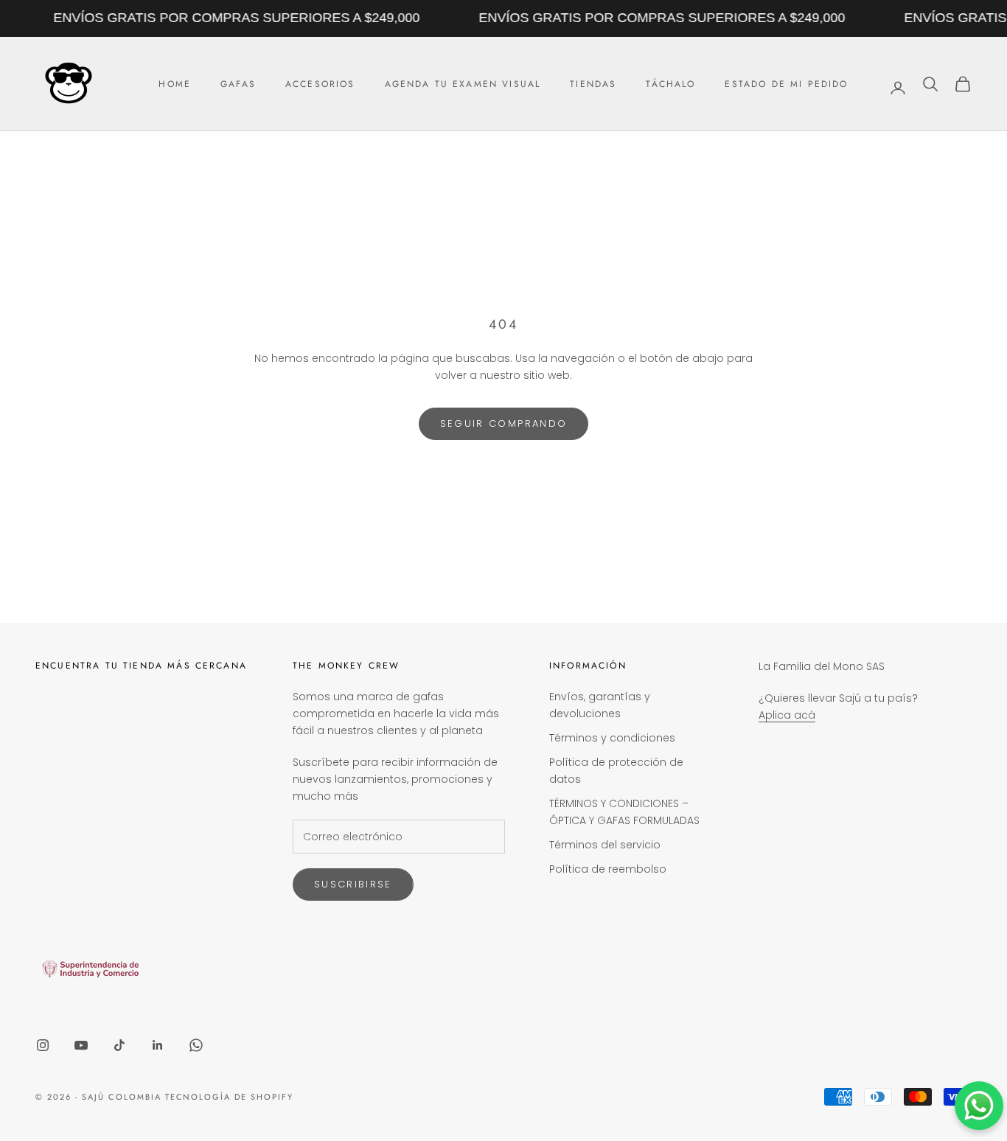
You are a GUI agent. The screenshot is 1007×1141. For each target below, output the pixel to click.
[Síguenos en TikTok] (119, 1045)
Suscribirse (353, 884)
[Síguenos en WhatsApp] (196, 1045)
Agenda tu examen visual (463, 84)
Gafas (238, 84)
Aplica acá (787, 715)
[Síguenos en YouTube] (81, 1045)
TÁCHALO (670, 84)
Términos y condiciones (612, 737)
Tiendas (593, 84)
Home (174, 84)
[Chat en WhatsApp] (979, 1105)
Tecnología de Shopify (229, 1097)
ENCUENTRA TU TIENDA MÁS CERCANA (141, 665)
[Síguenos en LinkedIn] (157, 1045)
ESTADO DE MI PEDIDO (786, 84)
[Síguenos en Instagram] (42, 1045)
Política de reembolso (607, 869)
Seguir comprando (503, 423)
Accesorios (320, 84)
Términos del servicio (605, 844)
